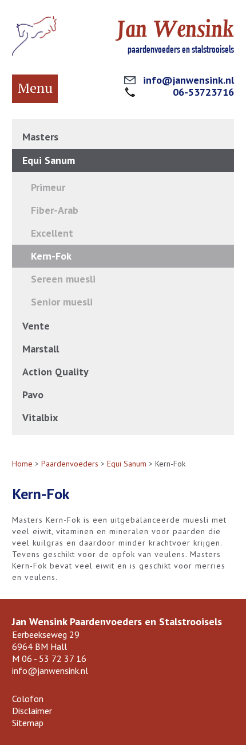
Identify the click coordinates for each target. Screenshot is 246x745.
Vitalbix (40, 417)
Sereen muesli (63, 278)
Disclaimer (32, 710)
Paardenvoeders (69, 463)
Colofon (27, 698)
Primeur (48, 187)
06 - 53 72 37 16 (54, 658)
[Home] (34, 53)
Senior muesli (62, 301)
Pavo (32, 394)
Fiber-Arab (54, 210)
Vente (36, 325)
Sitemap (27, 722)
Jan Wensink (175, 29)
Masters (40, 136)
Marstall (40, 348)
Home (22, 463)
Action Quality (55, 371)
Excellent (52, 233)
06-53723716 (203, 92)
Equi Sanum (48, 160)
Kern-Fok (51, 255)
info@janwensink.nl (188, 80)
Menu (35, 88)
